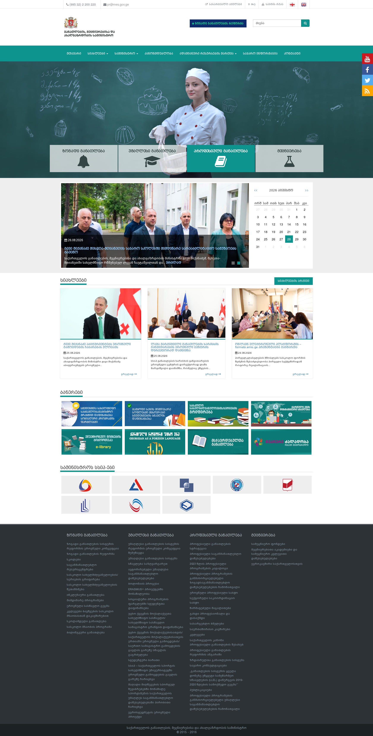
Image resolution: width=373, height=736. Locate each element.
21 (289, 232)
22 (297, 232)
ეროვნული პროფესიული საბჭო (214, 592)
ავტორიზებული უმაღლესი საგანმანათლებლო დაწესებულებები (148, 574)
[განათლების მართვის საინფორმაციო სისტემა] (85, 485)
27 (258, 209)
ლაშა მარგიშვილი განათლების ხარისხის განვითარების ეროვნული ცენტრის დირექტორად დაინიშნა (185, 347)
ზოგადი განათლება (83, 151)
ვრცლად (160, 263)
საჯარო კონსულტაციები (208, 665)
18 (265, 232)
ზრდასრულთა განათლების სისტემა (217, 660)
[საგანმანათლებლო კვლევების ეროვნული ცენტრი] (287, 485)
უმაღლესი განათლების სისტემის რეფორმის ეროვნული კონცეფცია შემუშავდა (154, 548)
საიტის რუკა (273, 4)
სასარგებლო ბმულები (225, 4)
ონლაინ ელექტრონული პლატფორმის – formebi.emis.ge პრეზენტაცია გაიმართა (268, 345)
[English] (304, 4)
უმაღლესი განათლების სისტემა (152, 558)
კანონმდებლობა (159, 53)
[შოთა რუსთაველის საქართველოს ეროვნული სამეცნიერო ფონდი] (186, 485)
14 (289, 224)
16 (304, 224)
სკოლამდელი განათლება (86, 621)
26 (273, 239)
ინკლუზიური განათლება (85, 594)
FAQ (253, 4)
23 (304, 232)
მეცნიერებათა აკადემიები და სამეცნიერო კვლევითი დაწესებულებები (274, 554)
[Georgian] (292, 4)
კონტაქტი (292, 53)
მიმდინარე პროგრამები (85, 600)
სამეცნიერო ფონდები (268, 544)
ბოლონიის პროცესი (143, 583)
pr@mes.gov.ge (118, 4)
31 (289, 209)
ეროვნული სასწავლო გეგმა (88, 606)
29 (273, 209)
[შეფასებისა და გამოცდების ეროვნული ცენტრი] (136, 484)
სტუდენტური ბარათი (144, 660)
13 (281, 224)
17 (258, 232)
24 (258, 239)
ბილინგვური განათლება (86, 632)
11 (265, 224)
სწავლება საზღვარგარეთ (148, 563)
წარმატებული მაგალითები (210, 608)
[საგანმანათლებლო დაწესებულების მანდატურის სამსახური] (237, 485)
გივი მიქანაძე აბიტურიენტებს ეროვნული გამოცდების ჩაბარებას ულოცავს (97, 345)
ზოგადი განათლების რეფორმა (91, 553)
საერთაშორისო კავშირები (210, 629)
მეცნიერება (289, 151)
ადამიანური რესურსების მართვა (207, 53)
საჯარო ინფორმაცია (260, 53)
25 (265, 239)
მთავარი (74, 53)
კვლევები (197, 634)
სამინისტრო (125, 53)
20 (281, 232)
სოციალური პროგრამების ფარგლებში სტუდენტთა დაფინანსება (148, 604)
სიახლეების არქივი (293, 281)
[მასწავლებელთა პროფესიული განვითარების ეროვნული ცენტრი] (85, 505)
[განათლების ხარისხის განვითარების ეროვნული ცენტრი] (136, 505)
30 (281, 209)
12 (273, 224)
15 (297, 224)
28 (265, 209)
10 (258, 224)
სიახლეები (97, 53)
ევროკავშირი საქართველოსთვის (277, 563)
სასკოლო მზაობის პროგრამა (89, 626)
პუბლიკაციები (201, 690)
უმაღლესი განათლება (152, 151)
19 (273, 232)
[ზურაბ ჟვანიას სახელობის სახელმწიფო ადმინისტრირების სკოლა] (186, 505)
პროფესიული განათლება (221, 151)
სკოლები (74, 559)
